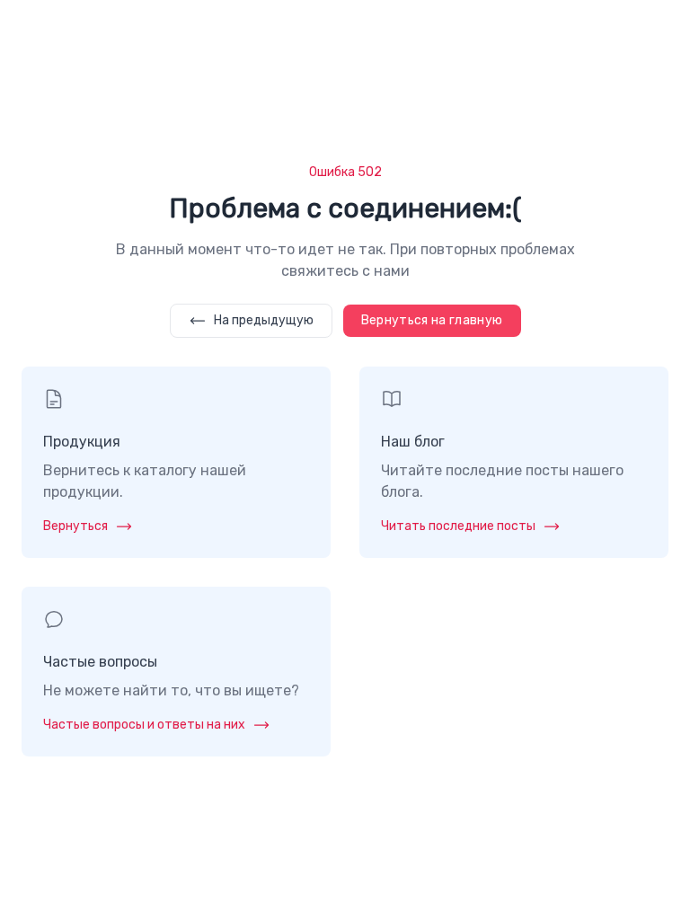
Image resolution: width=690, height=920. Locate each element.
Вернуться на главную (432, 320)
